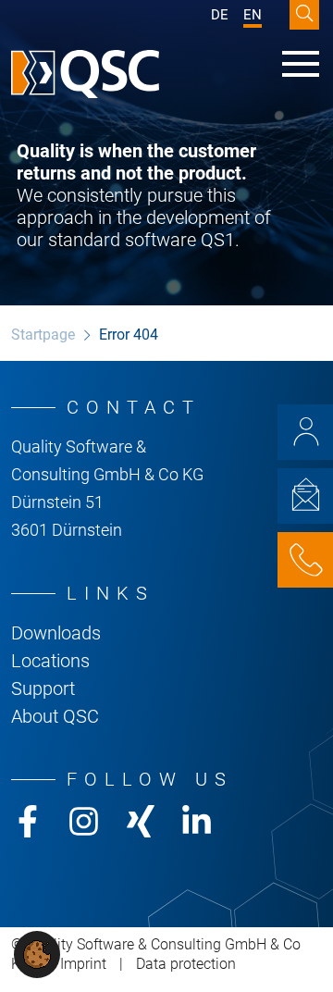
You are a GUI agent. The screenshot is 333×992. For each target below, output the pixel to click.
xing (140, 821)
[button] (37, 954)
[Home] (85, 74)
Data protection (186, 964)
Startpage (43, 334)
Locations (50, 661)
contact (305, 432)
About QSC (55, 716)
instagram (84, 821)
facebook (27, 821)
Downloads (56, 633)
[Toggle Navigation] (300, 64)
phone (305, 560)
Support (43, 688)
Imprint (83, 964)
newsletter (305, 496)
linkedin (196, 821)
